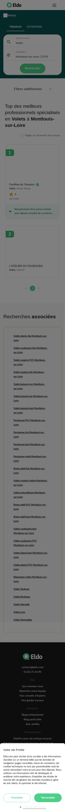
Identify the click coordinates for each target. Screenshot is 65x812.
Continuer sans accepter (34, 807)
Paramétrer (17, 798)
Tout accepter (48, 798)
